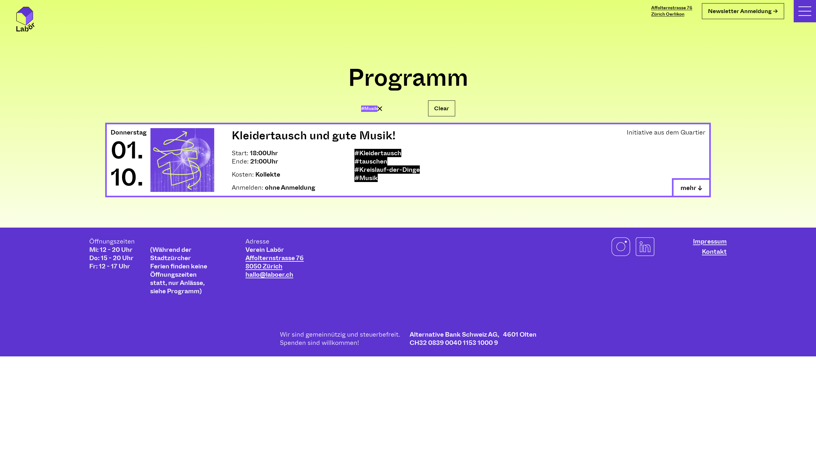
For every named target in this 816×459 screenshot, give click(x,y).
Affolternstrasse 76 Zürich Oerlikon (671, 11)
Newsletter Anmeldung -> (743, 11)
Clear (441, 108)
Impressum (710, 241)
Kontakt (714, 251)
